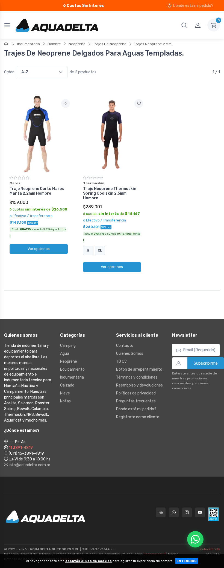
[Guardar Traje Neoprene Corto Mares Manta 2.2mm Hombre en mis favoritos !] (65, 103)
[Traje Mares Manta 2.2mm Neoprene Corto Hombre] (38, 134)
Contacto (124, 345)
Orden (9, 72)
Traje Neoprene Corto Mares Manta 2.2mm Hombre (37, 191)
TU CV (121, 361)
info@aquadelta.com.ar (29, 465)
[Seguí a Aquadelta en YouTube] (200, 512)
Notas (65, 401)
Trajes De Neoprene (109, 44)
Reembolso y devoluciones (139, 385)
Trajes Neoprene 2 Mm (153, 44)
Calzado (67, 385)
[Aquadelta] (57, 25)
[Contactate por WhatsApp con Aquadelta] (174, 512)
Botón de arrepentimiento (139, 369)
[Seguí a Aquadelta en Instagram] (187, 512)
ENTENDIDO (187, 561)
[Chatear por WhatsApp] (195, 539)
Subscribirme (206, 363)
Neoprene (77, 44)
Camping (68, 345)
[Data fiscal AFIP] (213, 514)
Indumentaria (28, 44)
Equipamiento (72, 369)
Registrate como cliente (137, 417)
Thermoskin (93, 183)
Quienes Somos (129, 353)
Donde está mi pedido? (193, 5)
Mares (15, 183)
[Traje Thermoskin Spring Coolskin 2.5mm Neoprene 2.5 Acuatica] (112, 134)
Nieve (65, 393)
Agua (64, 353)
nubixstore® (210, 549)
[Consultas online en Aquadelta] (161, 512)
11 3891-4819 (21, 447)
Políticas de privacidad (136, 393)
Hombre (54, 44)
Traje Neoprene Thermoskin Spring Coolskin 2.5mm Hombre (109, 193)
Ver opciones (39, 249)
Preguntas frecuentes (136, 401)
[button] (184, 25)
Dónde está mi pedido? (136, 409)
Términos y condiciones (136, 377)
